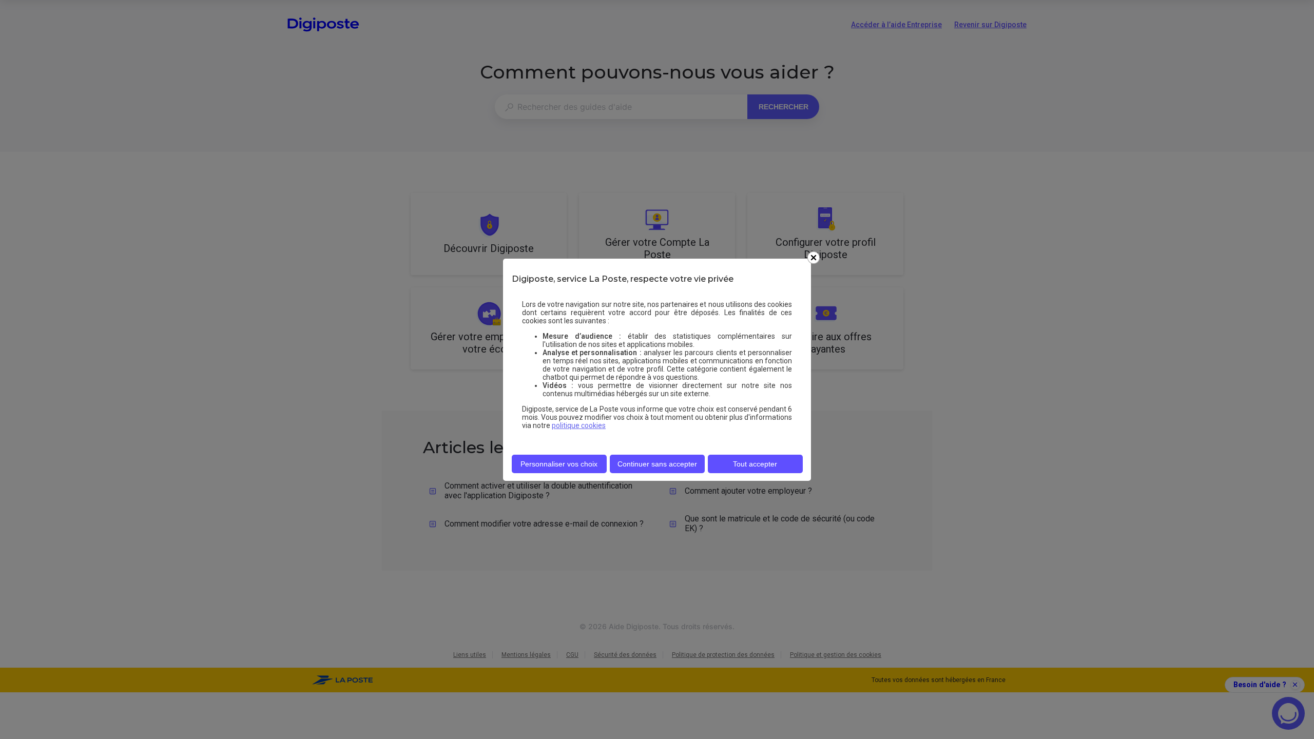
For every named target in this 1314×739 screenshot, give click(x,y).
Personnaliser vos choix (558, 464)
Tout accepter (755, 464)
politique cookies (579, 425)
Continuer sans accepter (657, 464)
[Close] (813, 257)
